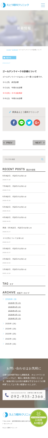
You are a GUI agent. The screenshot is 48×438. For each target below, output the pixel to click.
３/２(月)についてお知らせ (13, 238)
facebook (14, 122)
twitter (29, 122)
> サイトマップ (7, 424)
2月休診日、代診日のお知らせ (14, 259)
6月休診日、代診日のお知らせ (14, 196)
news (8, 57)
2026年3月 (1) (14, 315)
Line (21, 122)
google (37, 122)
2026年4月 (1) (14, 311)
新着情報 (15, 49)
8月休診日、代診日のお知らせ (14, 176)
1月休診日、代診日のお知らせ (14, 269)
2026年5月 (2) (14, 307)
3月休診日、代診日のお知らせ (14, 248)
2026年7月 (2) (14, 303)
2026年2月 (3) (14, 318)
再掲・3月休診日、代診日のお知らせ (17, 228)
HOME (9, 49)
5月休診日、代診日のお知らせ (14, 207)
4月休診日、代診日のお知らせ (14, 217)
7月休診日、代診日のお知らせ (14, 186)
